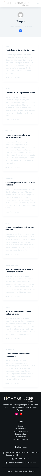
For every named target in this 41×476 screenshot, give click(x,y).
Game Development (20, 431)
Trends (7, 46)
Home (20, 426)
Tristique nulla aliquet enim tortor (20, 93)
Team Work (9, 131)
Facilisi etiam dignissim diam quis (20, 50)
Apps (7, 223)
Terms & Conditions (20, 439)
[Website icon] (20, 30)
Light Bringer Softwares (26, 471)
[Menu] (38, 3)
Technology (9, 265)
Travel (7, 88)
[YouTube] (21, 414)
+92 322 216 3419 (22, 459)
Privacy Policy (20, 437)
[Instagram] (16, 414)
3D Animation (20, 429)
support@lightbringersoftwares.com (22, 462)
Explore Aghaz (20, 434)
